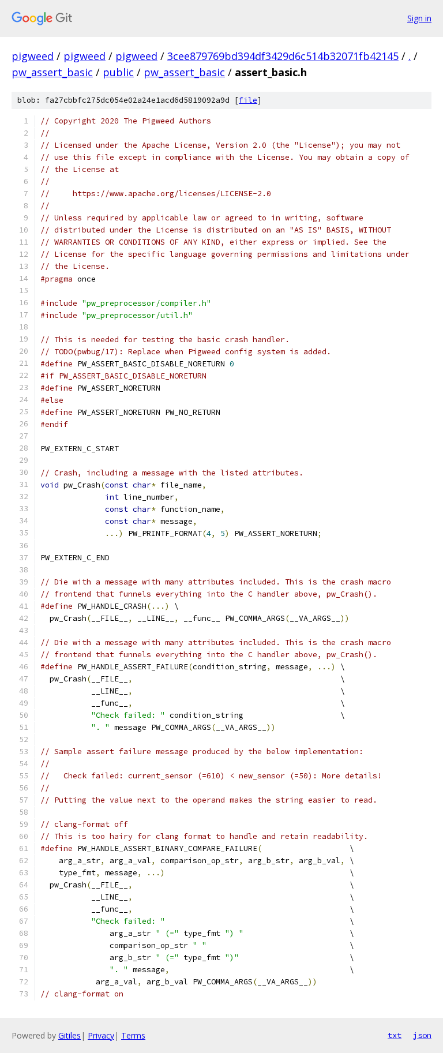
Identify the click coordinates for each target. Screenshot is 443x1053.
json (422, 1035)
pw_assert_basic (52, 72)
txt (394, 1035)
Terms (133, 1035)
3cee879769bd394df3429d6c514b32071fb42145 (283, 56)
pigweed (33, 56)
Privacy (101, 1035)
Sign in (419, 18)
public (118, 72)
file (248, 100)
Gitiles (69, 1035)
